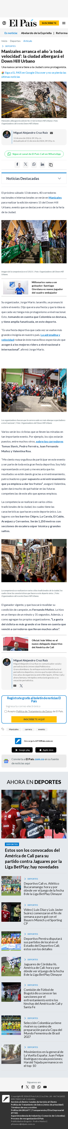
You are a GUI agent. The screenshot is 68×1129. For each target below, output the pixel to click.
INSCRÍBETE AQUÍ (34, 719)
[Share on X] (25, 165)
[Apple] (45, 749)
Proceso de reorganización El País (27, 1118)
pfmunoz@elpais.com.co (23, 1124)
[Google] (22, 749)
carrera (28, 729)
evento (41, 729)
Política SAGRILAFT (21, 1110)
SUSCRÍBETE (49, 23)
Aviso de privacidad (53, 1104)
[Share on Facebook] (17, 165)
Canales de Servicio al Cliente (43, 1102)
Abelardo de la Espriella (36, 33)
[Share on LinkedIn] (42, 165)
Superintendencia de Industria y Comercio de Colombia (37, 1115)
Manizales (14, 729)
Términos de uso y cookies (24, 1107)
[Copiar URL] (51, 165)
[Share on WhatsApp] (34, 165)
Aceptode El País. (35, 711)
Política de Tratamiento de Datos (34, 711)
